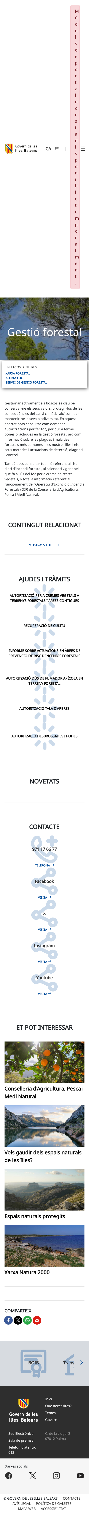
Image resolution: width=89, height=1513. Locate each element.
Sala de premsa (20, 1440)
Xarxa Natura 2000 (27, 1272)
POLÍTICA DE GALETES (54, 1503)
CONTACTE (71, 1498)
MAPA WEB (27, 1508)
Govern (51, 1419)
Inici (48, 1399)
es (57, 149)
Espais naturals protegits (35, 1216)
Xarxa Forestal (18, 373)
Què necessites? (58, 1405)
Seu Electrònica (20, 1433)
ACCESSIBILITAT (53, 1508)
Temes (50, 1412)
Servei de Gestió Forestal (26, 382)
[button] (81, 1363)
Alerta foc (14, 378)
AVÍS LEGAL (22, 1503)
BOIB (33, 1362)
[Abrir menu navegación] (83, 148)
